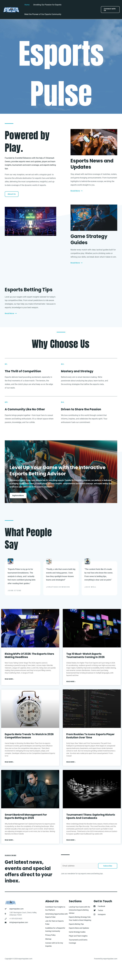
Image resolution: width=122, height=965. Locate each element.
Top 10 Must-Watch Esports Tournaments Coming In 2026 (85, 655)
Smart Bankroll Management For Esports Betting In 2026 (26, 816)
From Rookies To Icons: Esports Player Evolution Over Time (90, 736)
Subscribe (107, 866)
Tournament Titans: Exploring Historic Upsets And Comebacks (90, 816)
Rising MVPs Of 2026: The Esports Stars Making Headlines (29, 655)
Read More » (9, 679)
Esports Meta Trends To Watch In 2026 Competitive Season (29, 736)
